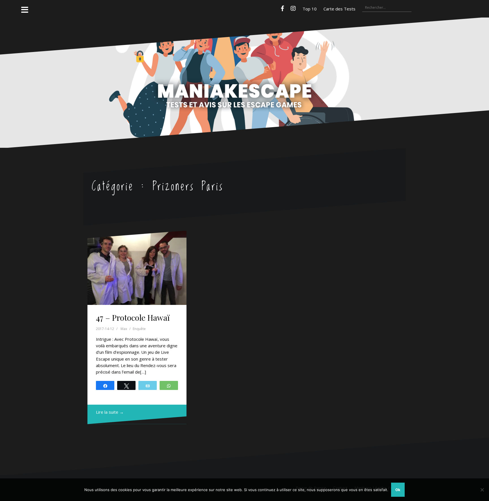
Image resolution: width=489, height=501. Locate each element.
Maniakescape (244, 71)
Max (124, 328)
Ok (397, 489)
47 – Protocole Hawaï (133, 317)
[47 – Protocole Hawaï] (136, 268)
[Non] (482, 490)
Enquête (139, 328)
